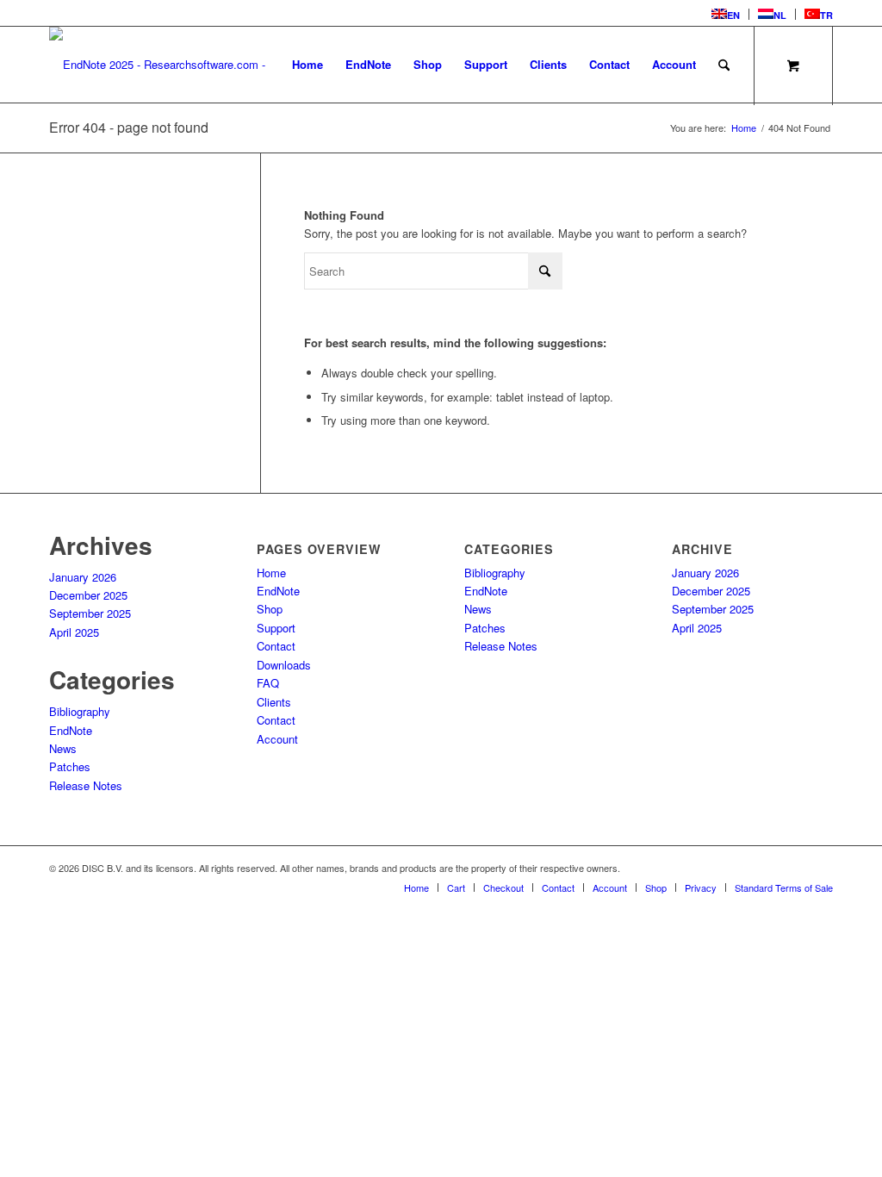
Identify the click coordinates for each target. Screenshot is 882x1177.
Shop (270, 609)
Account (277, 739)
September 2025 (90, 613)
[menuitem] (726, 14)
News (63, 748)
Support (276, 628)
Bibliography (79, 711)
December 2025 (88, 595)
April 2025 (74, 632)
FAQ (268, 683)
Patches (69, 766)
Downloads (284, 665)
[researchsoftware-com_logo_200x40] (162, 65)
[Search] (724, 65)
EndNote (70, 730)
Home (271, 572)
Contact (276, 646)
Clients (274, 702)
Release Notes (85, 785)
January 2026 (82, 577)
